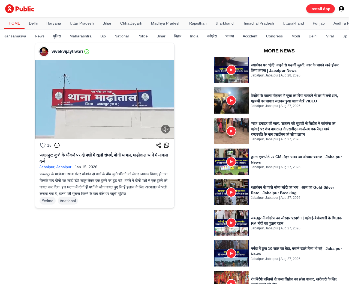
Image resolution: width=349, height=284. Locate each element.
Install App (320, 9)
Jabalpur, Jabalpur (55, 167)
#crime (47, 201)
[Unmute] (165, 129)
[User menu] (341, 8)
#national (68, 201)
